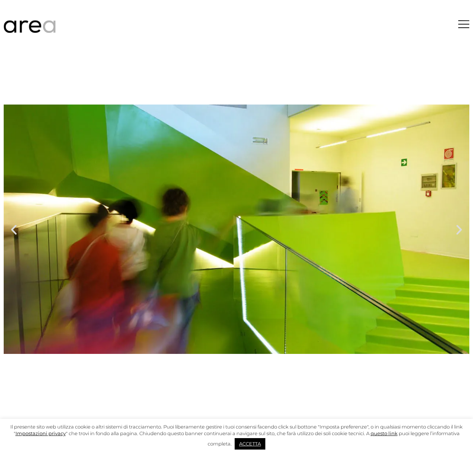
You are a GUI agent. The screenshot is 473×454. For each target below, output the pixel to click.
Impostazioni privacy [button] (41, 433)
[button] (13, 229)
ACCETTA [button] (250, 444)
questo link (384, 433)
